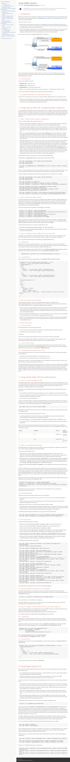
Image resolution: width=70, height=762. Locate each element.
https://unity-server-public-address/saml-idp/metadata (31, 227)
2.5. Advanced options (6, 20)
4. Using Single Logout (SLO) (6, 38)
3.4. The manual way (5, 30)
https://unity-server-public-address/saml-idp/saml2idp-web (32, 229)
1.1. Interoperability (5, 4)
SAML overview (60, 18)
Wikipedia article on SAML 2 (44, 18)
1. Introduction (3, 3)
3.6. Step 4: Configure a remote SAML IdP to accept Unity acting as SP (8, 36)
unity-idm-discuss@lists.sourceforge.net (32, 5)
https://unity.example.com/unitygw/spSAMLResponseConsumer (31, 611)
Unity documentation (48, 155)
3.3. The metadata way (6, 29)
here (43, 386)
